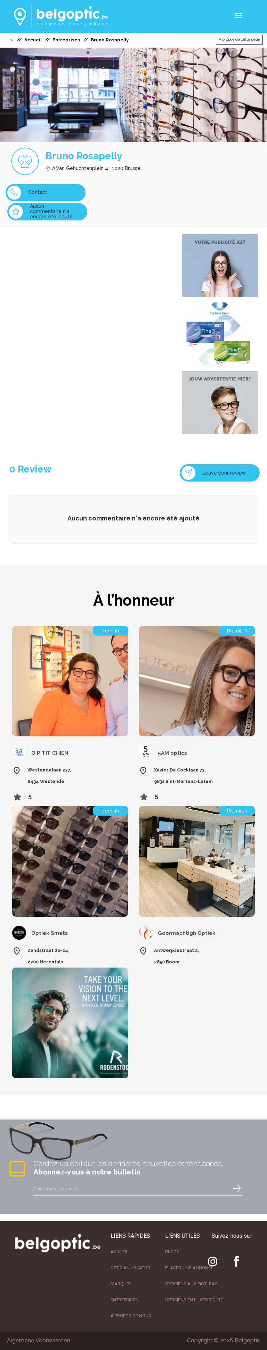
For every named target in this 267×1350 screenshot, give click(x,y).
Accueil (33, 39)
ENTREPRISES (124, 1299)
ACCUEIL (119, 1251)
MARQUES (121, 1283)
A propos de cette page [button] (239, 39)
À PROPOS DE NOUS (131, 1315)
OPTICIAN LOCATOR (130, 1267)
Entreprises (66, 39)
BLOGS (172, 1251)
